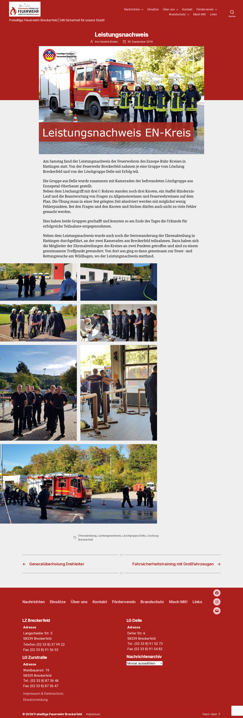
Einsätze (153, 9)
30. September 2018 (140, 41)
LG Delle (131, 27)
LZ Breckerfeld (152, 27)
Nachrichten (132, 9)
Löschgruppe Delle (133, 535)
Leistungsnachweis (109, 535)
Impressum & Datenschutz (43, 694)
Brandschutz (177, 14)
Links (213, 14)
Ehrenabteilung (110, 27)
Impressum (93, 714)
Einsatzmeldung (35, 700)
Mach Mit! (199, 14)
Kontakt (187, 9)
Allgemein (87, 27)
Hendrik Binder (109, 41)
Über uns (169, 9)
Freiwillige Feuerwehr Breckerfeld (58, 714)
